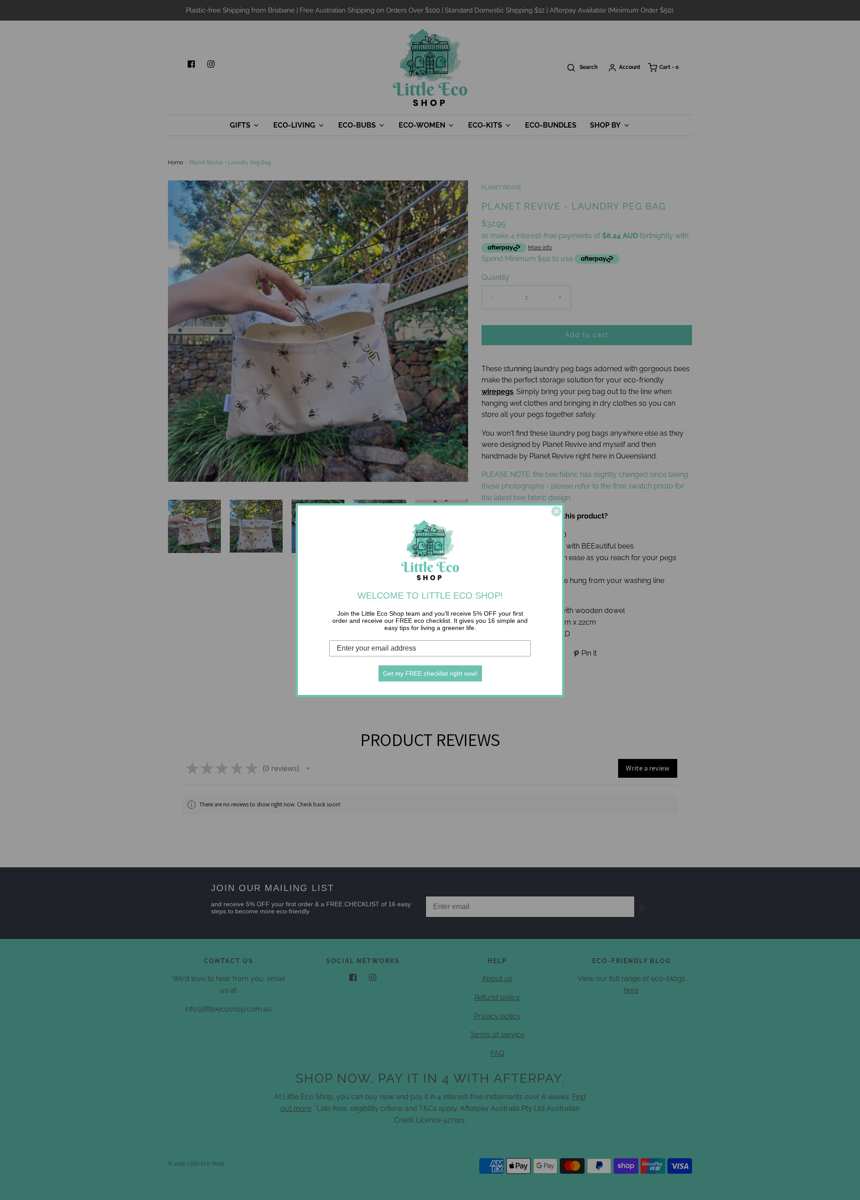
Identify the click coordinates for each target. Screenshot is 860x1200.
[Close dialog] (556, 511)
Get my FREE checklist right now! (430, 673)
